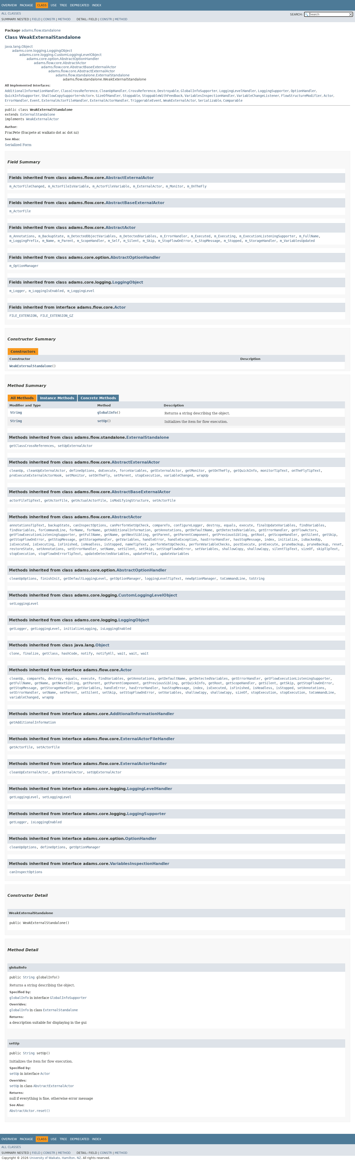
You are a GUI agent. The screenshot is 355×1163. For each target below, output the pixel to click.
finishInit (50, 578)
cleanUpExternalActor (46, 470)
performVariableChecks (209, 544)
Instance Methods (57, 398)
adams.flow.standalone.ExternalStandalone (93, 75)
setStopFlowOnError (173, 549)
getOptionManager (125, 578)
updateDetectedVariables (107, 554)
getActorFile (55, 500)
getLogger (18, 629)
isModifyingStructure (129, 500)
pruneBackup (292, 544)
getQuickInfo (245, 470)
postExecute (244, 544)
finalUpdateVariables (276, 525)
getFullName (89, 535)
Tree (63, 5)
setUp (102, 421)
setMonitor (75, 475)
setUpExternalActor (75, 446)
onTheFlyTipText (305, 470)
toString (256, 578)
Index (96, 5)
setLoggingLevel (23, 603)
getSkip (329, 535)
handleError (153, 539)
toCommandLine (232, 578)
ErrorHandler (16, 100)
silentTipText (284, 549)
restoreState (21, 549)
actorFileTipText (24, 500)
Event (35, 100)
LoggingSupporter (273, 91)
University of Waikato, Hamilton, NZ (55, 1158)
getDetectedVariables (235, 530)
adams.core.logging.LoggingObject (42, 51)
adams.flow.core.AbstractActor (60, 63)
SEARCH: (296, 14)
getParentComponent (191, 535)
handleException (182, 539)
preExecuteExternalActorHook (35, 475)
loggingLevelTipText (163, 578)
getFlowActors (304, 530)
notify (86, 653)
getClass (50, 653)
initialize (287, 539)
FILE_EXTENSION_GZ (56, 316)
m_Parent (65, 241)
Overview (9, 5)
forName (76, 530)
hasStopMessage (247, 539)
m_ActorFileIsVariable (68, 186)
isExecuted (19, 544)
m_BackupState (51, 236)
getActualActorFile (88, 500)
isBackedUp (310, 539)
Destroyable (168, 91)
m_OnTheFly (196, 186)
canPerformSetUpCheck (129, 525)
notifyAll (105, 653)
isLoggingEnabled (115, 629)
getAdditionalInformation (127, 530)
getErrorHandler (273, 530)
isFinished (67, 544)
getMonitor (195, 470)
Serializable (209, 100)
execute (246, 525)
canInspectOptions (89, 525)
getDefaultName (198, 530)
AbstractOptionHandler (135, 257)
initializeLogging (80, 629)
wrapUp (202, 475)
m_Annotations (22, 236)
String (16, 412)
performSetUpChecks (167, 544)
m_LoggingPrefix (23, 241)
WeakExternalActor (179, 100)
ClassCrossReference (79, 91)
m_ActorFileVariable (110, 186)
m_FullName (309, 236)
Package (26, 5)
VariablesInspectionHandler (210, 96)
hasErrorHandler (215, 539)
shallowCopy (232, 549)
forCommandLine (51, 530)
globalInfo (107, 412)
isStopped (112, 544)
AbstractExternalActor (130, 177)
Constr (49, 19)
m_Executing (224, 236)
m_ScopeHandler (90, 241)
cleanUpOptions (22, 578)
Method (64, 19)
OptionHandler (303, 91)
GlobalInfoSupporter (199, 91)
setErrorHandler (81, 549)
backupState (58, 525)
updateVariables (174, 554)
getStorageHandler (95, 539)
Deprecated (79, 5)
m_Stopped (232, 241)
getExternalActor (165, 470)
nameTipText (136, 544)
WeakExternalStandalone (30, 366)
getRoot (257, 535)
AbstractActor (121, 227)
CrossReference (142, 91)
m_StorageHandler (260, 241)
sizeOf (307, 549)
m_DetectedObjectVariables (91, 236)
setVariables (206, 549)
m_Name (48, 241)
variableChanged (178, 475)
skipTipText (327, 549)
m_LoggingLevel (80, 291)
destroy (213, 525)
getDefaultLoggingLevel (85, 578)
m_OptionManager (23, 266)
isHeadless (90, 544)
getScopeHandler (282, 535)
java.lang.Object (19, 46)
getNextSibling (135, 535)
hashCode (69, 653)
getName (111, 535)
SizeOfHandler (108, 96)
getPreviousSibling (229, 535)
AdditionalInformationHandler (32, 91)
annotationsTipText (26, 525)
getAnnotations (167, 530)
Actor (87, 96)
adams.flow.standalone (41, 30)
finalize (30, 653)
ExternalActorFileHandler (65, 100)
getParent (161, 535)
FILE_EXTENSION (22, 316)
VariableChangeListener (258, 96)
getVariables (127, 539)
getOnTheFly (219, 470)
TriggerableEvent (145, 100)
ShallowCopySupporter (61, 96)
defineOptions (81, 470)
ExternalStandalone (37, 114)
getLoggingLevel (45, 629)
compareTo (161, 525)
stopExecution (147, 475)
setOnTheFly (99, 475)
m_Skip (148, 241)
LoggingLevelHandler (237, 91)
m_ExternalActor (147, 186)
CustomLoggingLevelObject (147, 595)
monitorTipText (274, 470)
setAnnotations (50, 549)
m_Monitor (174, 186)
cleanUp (16, 470)
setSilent (126, 549)
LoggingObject (127, 282)
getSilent (310, 535)
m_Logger (17, 291)
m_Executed (200, 236)
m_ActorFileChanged (26, 186)
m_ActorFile (20, 211)
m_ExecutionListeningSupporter (267, 236)
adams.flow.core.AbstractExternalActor (81, 71)
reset (337, 544)
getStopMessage (61, 539)
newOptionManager (200, 578)
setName (107, 549)
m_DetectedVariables (138, 236)
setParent (122, 475)
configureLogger (188, 525)
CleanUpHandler (113, 91)
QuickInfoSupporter (22, 96)
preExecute (268, 544)
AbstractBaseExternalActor (135, 202)
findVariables (311, 525)
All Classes (11, 13)
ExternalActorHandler (109, 100)
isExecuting (43, 544)
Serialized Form (18, 145)
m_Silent (131, 241)
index (269, 539)
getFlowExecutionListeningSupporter (42, 535)
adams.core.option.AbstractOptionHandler (63, 59)
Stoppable (131, 96)
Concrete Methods (98, 398)
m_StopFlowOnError (174, 241)
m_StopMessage (207, 241)
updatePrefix (144, 554)
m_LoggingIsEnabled (46, 291)
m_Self (114, 241)
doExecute (107, 470)
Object (102, 645)
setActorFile (164, 500)
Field (36, 19)
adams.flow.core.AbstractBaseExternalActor (78, 67)
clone (14, 653)
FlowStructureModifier (301, 96)
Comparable (232, 100)
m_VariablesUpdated (297, 241)
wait (121, 653)
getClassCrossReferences (31, 446)
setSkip (145, 549)
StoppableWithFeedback (162, 96)
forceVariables (133, 470)
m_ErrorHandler (173, 236)
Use (54, 5)
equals (229, 525)
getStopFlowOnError (26, 539)
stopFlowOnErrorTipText (59, 554)
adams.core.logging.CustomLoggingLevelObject (60, 55)
